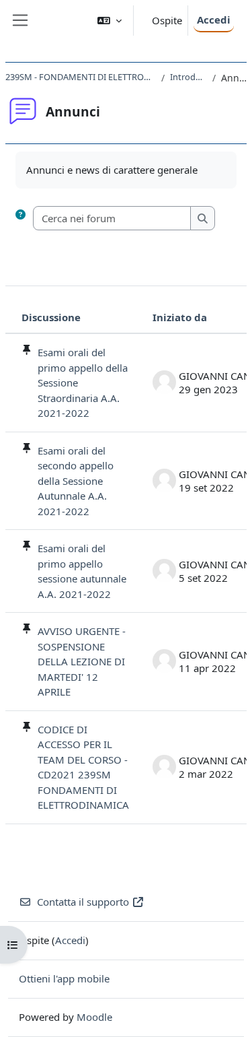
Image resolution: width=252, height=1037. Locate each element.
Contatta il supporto (83, 901)
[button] (109, 20)
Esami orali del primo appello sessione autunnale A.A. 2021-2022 (82, 571)
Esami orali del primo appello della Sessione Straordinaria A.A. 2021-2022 (83, 382)
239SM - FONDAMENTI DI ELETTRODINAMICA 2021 (80, 77)
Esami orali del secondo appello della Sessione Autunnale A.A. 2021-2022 (76, 481)
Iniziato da (180, 317)
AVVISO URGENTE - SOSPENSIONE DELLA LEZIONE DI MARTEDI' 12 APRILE (82, 661)
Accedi (213, 19)
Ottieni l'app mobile (64, 978)
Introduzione (188, 77)
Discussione (51, 317)
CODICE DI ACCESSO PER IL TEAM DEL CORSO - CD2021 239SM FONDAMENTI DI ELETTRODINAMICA (83, 767)
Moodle (94, 1017)
